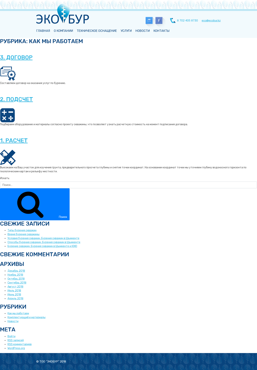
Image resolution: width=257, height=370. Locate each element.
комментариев (20, 344)
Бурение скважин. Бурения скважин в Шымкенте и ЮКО (42, 246)
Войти (11, 336)
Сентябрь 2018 (17, 282)
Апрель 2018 (15, 298)
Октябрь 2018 (16, 278)
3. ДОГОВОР (16, 57)
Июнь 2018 (14, 294)
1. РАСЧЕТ (14, 140)
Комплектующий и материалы (27, 317)
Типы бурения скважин (22, 230)
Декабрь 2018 (16, 270)
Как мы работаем (18, 313)
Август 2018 (15, 286)
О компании (63, 31)
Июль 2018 (14, 290)
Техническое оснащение (97, 31)
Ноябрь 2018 (15, 274)
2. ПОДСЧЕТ (16, 99)
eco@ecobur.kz (211, 20)
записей (16, 340)
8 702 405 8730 (187, 20)
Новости (142, 31)
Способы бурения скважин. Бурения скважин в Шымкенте (44, 242)
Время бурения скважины (24, 234)
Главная (43, 31)
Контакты (162, 31)
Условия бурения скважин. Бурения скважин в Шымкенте (43, 238)
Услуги (126, 31)
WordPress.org (16, 348)
